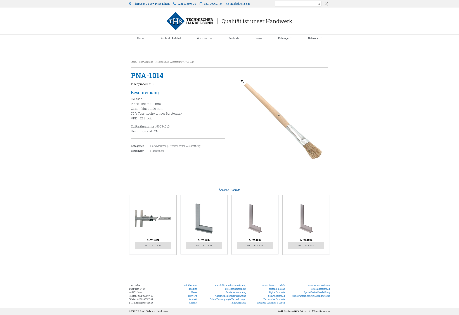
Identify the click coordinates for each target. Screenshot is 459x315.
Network (313, 38)
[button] (242, 81)
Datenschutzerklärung (309, 311)
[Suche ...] (295, 3)
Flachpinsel (157, 150)
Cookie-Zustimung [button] (286, 311)
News (258, 38)
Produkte (233, 38)
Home (140, 38)
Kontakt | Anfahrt (170, 38)
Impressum (325, 311)
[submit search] (318, 3)
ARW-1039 (255, 239)
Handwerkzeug (145, 61)
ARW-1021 (153, 239)
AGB (297, 311)
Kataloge (283, 38)
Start (133, 61)
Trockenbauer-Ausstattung (169, 61)
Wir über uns (204, 38)
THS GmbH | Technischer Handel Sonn (152, 311)
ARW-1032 (204, 239)
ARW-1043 (306, 239)
